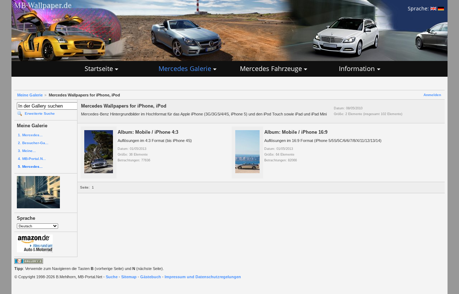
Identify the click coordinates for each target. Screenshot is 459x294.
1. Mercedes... (30, 135)
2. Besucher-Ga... (33, 143)
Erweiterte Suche (40, 113)
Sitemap (129, 277)
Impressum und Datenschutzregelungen (203, 277)
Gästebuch (150, 277)
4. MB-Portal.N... (32, 159)
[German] (441, 8)
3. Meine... (27, 151)
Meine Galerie (30, 95)
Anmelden (432, 95)
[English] (433, 8)
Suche (112, 277)
